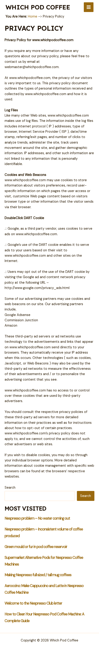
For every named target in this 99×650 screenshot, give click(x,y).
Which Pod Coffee (38, 7)
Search (10, 487)
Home (32, 16)
